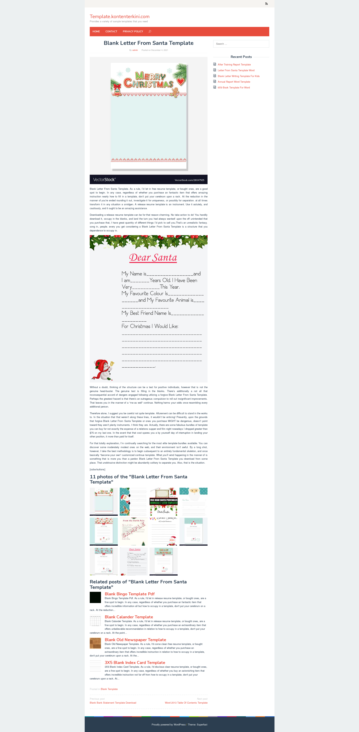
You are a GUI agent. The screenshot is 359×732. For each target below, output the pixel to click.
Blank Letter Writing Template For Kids (239, 76)
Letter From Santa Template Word (236, 70)
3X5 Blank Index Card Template (135, 662)
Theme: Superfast (197, 724)
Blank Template (109, 689)
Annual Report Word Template (234, 81)
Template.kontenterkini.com (120, 16)
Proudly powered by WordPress (169, 724)
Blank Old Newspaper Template (135, 640)
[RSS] (266, 3)
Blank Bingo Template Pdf (130, 594)
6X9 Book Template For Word (234, 87)
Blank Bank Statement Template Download (113, 700)
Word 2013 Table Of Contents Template (186, 700)
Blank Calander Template (129, 617)
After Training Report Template (234, 64)
